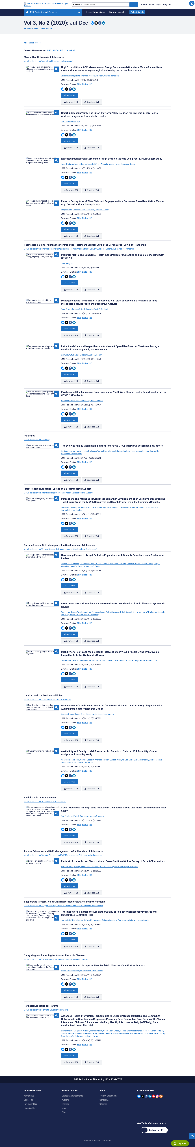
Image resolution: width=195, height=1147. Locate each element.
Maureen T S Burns (118, 564)
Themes (65, 1104)
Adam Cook (108, 1031)
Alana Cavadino (107, 164)
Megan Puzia (67, 210)
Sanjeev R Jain (116, 867)
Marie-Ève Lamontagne (138, 760)
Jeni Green (90, 210)
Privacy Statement (107, 1096)
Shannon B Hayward (83, 1033)
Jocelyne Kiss (122, 760)
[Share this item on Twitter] (96, 23)
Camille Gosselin (87, 760)
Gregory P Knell (78, 309)
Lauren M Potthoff (88, 564)
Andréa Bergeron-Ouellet (105, 760)
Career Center (147, 4)
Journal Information (95, 12)
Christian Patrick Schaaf (92, 971)
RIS (61, 50)
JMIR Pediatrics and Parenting (42, 12)
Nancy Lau (65, 612)
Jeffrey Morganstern (92, 920)
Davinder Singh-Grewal (136, 660)
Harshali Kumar (80, 164)
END (49, 50)
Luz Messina (124, 507)
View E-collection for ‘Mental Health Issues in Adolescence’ (48, 61)
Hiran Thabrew (67, 164)
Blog (64, 1112)
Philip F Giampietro (81, 816)
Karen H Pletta (67, 867)
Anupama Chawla (141, 920)
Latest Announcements (72, 1096)
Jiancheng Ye (67, 263)
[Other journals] (79, 12)
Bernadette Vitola (125, 920)
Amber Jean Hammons (71, 451)
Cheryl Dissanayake (89, 714)
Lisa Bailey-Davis (90, 1036)
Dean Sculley (77, 660)
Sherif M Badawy (82, 401)
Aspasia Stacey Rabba (70, 714)
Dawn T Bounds (103, 564)
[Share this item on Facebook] (99, 23)
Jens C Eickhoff (93, 867)
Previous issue (32, 29)
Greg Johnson (98, 1033)
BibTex (56, 50)
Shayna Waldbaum (78, 612)
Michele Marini (96, 1031)
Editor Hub (29, 1100)
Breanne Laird (79, 210)
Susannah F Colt (118, 612)
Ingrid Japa (102, 507)
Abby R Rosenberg (91, 615)
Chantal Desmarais (85, 762)
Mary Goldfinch (93, 164)
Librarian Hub (30, 1108)
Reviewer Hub (30, 1104)
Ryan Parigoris (93, 612)
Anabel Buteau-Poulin (70, 760)
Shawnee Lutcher (134, 1031)
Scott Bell (159, 1031)
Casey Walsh (105, 612)
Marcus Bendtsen (111, 76)
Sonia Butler (66, 660)
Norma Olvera (103, 451)
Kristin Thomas (81, 76)
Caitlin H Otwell (147, 564)
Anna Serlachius (68, 401)
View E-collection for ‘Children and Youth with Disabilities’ (47, 699)
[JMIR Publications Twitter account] (142, 1096)
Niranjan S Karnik (92, 566)
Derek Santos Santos (92, 660)
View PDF (71, 50)
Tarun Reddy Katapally (70, 121)
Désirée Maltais (155, 760)
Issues (65, 1108)
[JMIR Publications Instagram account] (157, 1096)
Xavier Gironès (119, 660)
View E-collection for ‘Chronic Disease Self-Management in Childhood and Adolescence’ (60, 549)
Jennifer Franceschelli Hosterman (119, 1033)
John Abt (89, 309)
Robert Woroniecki (110, 920)
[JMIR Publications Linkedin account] (150, 1096)
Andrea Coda (151, 660)
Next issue (46, 29)
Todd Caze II (66, 309)
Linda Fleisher (76, 510)
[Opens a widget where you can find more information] (180, 1143)
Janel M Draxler (133, 564)
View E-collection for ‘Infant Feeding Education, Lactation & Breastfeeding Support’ (58, 493)
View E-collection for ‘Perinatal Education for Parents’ (46, 1010)
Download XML (92, 102)
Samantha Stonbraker (87, 507)
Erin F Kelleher (67, 816)
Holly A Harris (84, 1031)
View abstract (69, 95)
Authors (65, 1100)
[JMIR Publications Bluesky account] (139, 1096)
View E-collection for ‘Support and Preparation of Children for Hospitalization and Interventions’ (63, 906)
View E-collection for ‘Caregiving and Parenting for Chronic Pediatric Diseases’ (56, 959)
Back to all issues (33, 43)
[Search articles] (133, 4)
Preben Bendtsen (96, 76)
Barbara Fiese (129, 451)
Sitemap (103, 1104)
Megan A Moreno (96, 816)
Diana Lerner (77, 920)
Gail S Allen (105, 867)
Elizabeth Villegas (89, 451)
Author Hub (29, 1096)
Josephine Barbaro (106, 714)
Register (167, 4)
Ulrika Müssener (68, 76)
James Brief (66, 920)
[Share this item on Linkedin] (103, 23)
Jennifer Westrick (77, 566)
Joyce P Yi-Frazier (133, 612)
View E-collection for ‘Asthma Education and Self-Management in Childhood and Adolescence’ (63, 855)
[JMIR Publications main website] (46, 4)
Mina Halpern (113, 507)
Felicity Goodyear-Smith (124, 164)
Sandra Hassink (68, 1033)
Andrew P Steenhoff (139, 507)
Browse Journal (116, 12)
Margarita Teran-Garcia (145, 451)
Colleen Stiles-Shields (70, 564)
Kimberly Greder (116, 451)
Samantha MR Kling (69, 1031)
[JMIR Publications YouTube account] (153, 1096)
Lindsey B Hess (120, 1031)
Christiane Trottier (69, 762)
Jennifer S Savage (75, 1036)
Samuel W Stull (67, 355)
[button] (192, 3)
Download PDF (72, 102)
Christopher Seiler (151, 1033)
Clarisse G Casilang (69, 507)
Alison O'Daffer (76, 615)
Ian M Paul (138, 1033)
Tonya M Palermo (149, 612)
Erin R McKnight (81, 355)
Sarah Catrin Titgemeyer (71, 971)
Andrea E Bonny (95, 355)
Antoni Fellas (107, 660)
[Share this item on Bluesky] (92, 23)
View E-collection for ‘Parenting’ (37, 440)
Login (158, 4)
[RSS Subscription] (161, 1096)
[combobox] (106, 4)
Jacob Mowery (148, 1031)
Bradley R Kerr (79, 867)
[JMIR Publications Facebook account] (146, 1096)
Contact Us (104, 1100)
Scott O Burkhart (101, 309)
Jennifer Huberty (102, 210)
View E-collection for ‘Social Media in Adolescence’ (45, 801)
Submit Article (137, 12)
